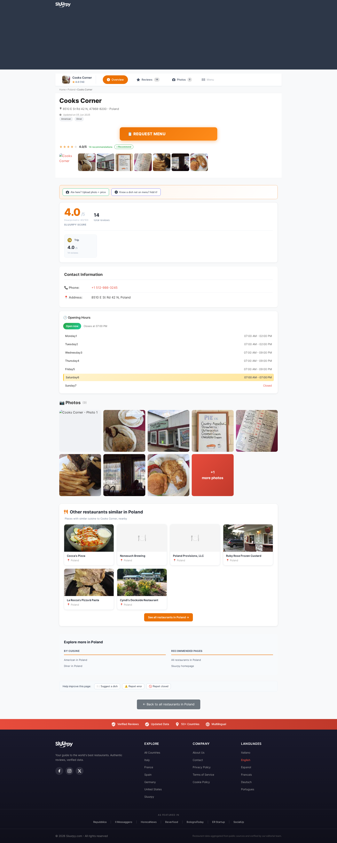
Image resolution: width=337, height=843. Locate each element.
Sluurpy (149, 796)
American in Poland (75, 659)
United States (153, 789)
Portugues (247, 789)
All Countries (152, 752)
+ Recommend (123, 147)
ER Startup (218, 821)
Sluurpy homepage (182, 665)
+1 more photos (212, 475)
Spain (148, 774)
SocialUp (238, 821)
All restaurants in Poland (186, 659)
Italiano (245, 752)
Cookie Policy (201, 782)
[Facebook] (59, 771)
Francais (246, 774)
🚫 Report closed (158, 686)
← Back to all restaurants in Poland (168, 704)
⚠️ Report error (133, 686)
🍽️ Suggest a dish (107, 686)
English (245, 760)
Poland (71, 89)
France (148, 767)
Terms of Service (203, 774)
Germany (150, 782)
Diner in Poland (73, 665)
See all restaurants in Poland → (168, 617)
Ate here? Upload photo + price (88, 192)
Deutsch (246, 782)
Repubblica (99, 821)
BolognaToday (195, 821)
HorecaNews (149, 821)
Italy (147, 760)
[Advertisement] (168, 38)
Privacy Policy (202, 767)
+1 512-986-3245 (104, 288)
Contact (198, 760)
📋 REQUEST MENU (147, 134)
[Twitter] (79, 771)
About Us (198, 752)
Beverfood (171, 821)
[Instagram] (69, 771)
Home (62, 89)
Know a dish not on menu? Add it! (138, 192)
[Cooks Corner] (68, 162)
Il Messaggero (123, 821)
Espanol (246, 767)
